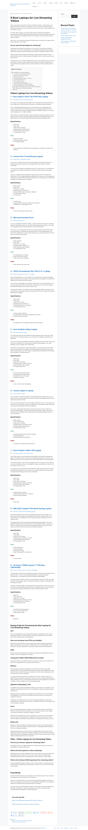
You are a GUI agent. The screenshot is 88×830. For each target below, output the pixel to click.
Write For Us (72, 3)
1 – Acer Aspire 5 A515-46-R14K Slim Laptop (21, 74)
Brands (56, 3)
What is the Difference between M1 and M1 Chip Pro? (27, 800)
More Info (35, 6)
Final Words (15, 89)
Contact (66, 3)
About (58, 828)
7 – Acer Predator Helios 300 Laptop (20, 82)
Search (62, 14)
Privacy (71, 828)
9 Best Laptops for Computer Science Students (25, 804)
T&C (62, 828)
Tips (61, 3)
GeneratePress (42, 828)
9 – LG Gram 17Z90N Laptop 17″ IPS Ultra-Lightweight (23, 85)
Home (34, 3)
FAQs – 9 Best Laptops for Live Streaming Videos (22, 88)
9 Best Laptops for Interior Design (18, 821)
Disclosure (66, 828)
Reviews (39, 3)
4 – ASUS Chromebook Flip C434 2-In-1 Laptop (22, 78)
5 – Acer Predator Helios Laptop (19, 79)
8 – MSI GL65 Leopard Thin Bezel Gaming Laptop (22, 83)
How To (45, 3)
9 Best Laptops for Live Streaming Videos (20, 72)
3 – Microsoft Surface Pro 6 (18, 76)
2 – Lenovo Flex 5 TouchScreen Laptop (20, 75)
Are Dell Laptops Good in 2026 (68, 35)
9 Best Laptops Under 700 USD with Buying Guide (22, 820)
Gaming (50, 3)
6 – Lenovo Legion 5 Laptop (18, 81)
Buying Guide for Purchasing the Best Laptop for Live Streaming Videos (27, 86)
